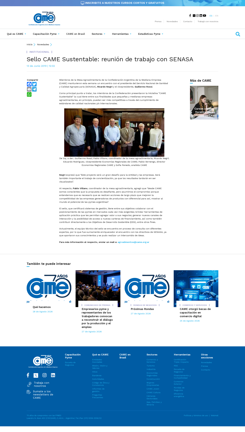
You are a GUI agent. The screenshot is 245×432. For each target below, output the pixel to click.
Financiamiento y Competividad (182, 376)
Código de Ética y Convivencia (100, 384)
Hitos (94, 372)
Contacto (187, 21)
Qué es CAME (15, 33)
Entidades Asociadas (97, 360)
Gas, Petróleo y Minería (154, 403)
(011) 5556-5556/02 (93, 418)
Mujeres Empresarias (153, 384)
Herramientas (120, 33)
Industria (151, 369)
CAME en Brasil (76, 33)
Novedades (172, 21)
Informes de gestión (98, 390)
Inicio (29, 44)
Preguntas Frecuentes (97, 396)
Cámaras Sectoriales (152, 397)
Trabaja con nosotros (41, 384)
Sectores (97, 33)
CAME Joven (153, 389)
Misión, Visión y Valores (99, 367)
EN (216, 15)
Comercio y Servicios (152, 360)
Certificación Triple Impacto (181, 360)
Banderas (97, 375)
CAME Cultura (153, 392)
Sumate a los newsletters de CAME (43, 394)
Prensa (158, 21)
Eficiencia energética (179, 395)
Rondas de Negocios (179, 388)
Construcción (153, 379)
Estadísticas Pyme (149, 33)
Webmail (214, 415)
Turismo (151, 366)
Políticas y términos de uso (196, 415)
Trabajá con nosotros (208, 21)
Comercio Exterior (178, 382)
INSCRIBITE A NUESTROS (124, 3)
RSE (176, 366)
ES (211, 15)
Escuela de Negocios (70, 363)
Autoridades (98, 379)
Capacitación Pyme (45, 33)
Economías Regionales (152, 374)
